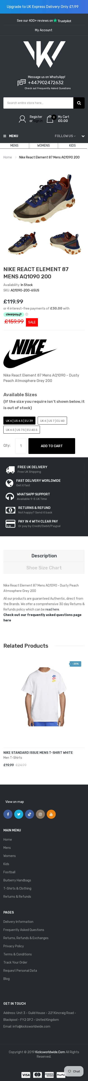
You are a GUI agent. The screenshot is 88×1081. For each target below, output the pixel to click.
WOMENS (43, 146)
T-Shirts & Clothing (17, 888)
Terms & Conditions (17, 954)
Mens (7, 848)
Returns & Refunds (17, 897)
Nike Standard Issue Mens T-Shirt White (38, 753)
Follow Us (64, 136)
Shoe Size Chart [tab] (44, 567)
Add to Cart (52, 446)
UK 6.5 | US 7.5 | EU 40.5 (21, 430)
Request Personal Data (20, 971)
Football (9, 872)
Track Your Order (15, 962)
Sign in (38, 121)
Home (7, 157)
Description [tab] (44, 555)
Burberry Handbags (17, 880)
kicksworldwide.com (50, 1052)
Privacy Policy (13, 946)
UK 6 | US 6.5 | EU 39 (19, 420)
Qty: (6, 445)
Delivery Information (18, 922)
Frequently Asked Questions (23, 930)
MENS (14, 146)
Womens (9, 856)
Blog (6, 979)
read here (52, 609)
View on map (14, 802)
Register (36, 117)
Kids (6, 864)
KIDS (72, 146)
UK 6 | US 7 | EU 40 (52, 420)
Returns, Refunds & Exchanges (26, 938)
